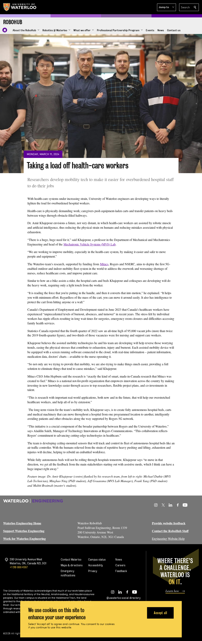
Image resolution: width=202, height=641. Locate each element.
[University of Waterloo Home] (20, 7)
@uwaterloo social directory (123, 597)
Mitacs (104, 264)
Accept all (160, 613)
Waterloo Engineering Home (22, 523)
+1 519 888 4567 (19, 567)
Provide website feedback (168, 523)
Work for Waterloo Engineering (24, 538)
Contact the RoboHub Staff (170, 531)
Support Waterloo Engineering (23, 531)
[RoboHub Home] (4, 30)
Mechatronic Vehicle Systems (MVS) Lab (90, 244)
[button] (166, 7)
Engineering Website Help (168, 538)
